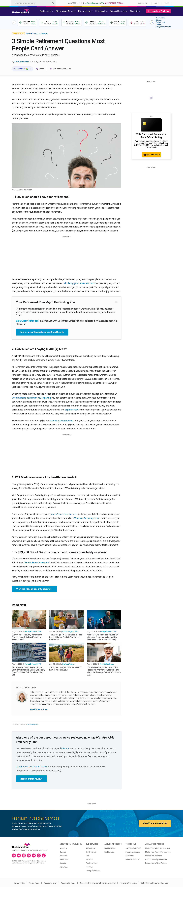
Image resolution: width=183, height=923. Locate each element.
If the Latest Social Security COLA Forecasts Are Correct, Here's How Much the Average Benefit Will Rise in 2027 (104, 671)
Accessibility (143, 3)
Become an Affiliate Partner (156, 863)
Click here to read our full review (32, 766)
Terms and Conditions (128, 883)
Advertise (63, 867)
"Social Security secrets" (36, 562)
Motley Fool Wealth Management (158, 852)
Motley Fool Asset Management (157, 848)
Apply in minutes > (151, 154)
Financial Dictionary (133, 859)
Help (167, 3)
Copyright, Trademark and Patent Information (97, 883)
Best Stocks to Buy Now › (158, 11)
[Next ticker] (152, 22)
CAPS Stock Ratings (133, 848)
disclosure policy (32, 724)
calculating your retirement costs (79, 283)
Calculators (129, 856)
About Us (63, 848)
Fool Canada (109, 852)
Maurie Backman (107, 664)
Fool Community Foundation (156, 859)
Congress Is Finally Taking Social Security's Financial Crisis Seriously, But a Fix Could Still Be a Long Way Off (28, 671)
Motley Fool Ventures (153, 856)
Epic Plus (89, 859)
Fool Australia (109, 848)
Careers (63, 852)
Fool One (89, 867)
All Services (90, 848)
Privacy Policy (34, 883)
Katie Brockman (22, 62)
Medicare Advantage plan (86, 518)
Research (63, 856)
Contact (63, 863)
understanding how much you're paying (31, 397)
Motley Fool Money (93, 871)
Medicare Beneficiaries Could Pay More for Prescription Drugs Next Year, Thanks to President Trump (102, 637)
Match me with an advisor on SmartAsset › (42, 332)
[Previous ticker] (14, 22)
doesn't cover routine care (64, 514)
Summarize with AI (60, 69)
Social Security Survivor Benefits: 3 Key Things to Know (65, 668)
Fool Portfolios (91, 863)
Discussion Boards (132, 852)
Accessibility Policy (68, 883)
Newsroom (64, 859)
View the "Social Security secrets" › (34, 589)
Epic (87, 856)
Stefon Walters (68, 664)
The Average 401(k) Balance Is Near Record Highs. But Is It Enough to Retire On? (65, 637)
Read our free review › (31, 778)
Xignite (31, 863)
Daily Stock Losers (163, 27)
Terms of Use (19, 883)
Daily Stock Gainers (160, 23)
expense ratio (71, 409)
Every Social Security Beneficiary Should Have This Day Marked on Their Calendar (27, 637)
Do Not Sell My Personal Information (155, 883)
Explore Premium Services (37, 33)
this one (65, 748)
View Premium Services (155, 823)
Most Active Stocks (160, 19)
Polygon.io (40, 863)
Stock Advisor (91, 852)
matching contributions (61, 420)
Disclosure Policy (50, 883)
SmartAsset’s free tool (27, 320)
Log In (156, 3)
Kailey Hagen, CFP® (33, 631)
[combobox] (33, 3)
